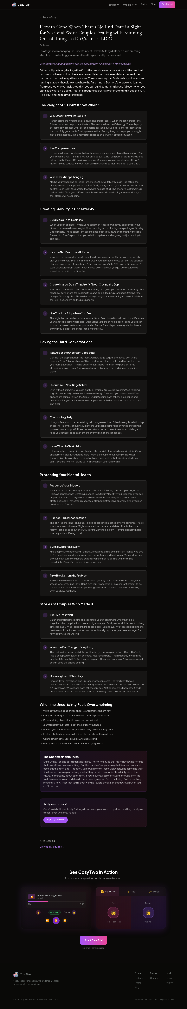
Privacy (169, 982)
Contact (154, 978)
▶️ (56, 920)
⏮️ (47, 920)
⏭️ (64, 920)
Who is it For (128, 4)
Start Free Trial (94, 940)
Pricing (144, 4)
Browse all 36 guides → (52, 846)
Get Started (167, 4)
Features (112, 4)
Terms (169, 978)
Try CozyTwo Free (55, 819)
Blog (153, 4)
